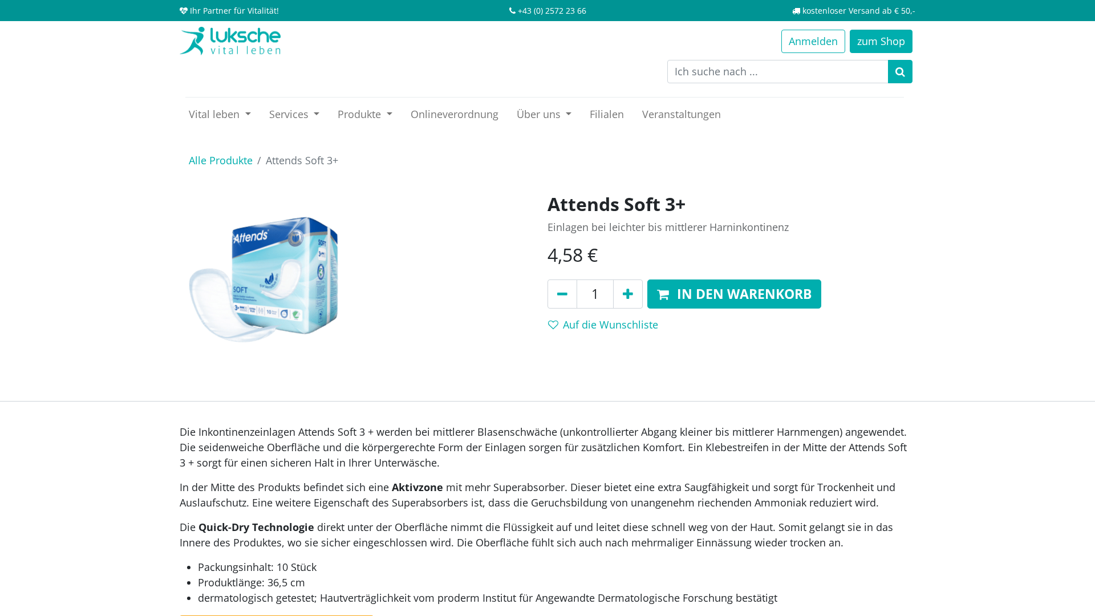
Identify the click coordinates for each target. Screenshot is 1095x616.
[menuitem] (455, 114)
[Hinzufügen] (628, 294)
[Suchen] (900, 71)
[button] (734, 294)
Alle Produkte (221, 160)
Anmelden (813, 41)
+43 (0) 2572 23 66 (552, 10)
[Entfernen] (562, 294)
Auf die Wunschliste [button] (610, 324)
